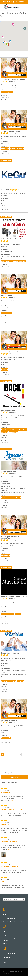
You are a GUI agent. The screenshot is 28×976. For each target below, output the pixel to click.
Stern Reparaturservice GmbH (11, 720)
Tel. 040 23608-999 (10, 919)
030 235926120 (5, 561)
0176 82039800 (5, 442)
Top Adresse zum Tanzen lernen (11, 809)
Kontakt (5, 943)
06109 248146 (5, 205)
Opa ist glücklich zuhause (9, 866)
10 (2, 757)
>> (8, 757)
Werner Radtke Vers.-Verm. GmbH (13, 79)
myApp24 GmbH (6, 295)
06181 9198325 (5, 686)
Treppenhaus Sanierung (9, 841)
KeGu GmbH (5, 190)
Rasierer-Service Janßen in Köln (12, 239)
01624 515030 (5, 374)
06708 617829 (5, 323)
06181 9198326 (5, 691)
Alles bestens (5, 792)
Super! (3, 881)
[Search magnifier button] (24, 899)
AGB (5, 962)
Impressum (7, 957)
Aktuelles (5, 940)
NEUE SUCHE (14, 777)
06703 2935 (4, 437)
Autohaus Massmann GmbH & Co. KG (14, 596)
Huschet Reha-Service (8, 471)
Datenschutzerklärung (10, 960)
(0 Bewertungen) (13, 81)
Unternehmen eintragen (10, 938)
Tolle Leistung (5, 824)
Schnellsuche (6, 935)
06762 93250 (4, 619)
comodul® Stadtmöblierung (10, 131)
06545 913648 (5, 507)
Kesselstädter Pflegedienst (10, 653)
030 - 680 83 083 (5, 743)
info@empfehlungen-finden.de (13, 921)
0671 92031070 (5, 318)
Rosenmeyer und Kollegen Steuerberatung (10, 537)
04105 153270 (5, 153)
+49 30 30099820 (5, 97)
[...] (12, 800)
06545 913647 (5, 503)
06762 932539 (5, 624)
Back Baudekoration (8, 410)
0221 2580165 (5, 266)
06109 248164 (5, 210)
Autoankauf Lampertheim (10, 352)
